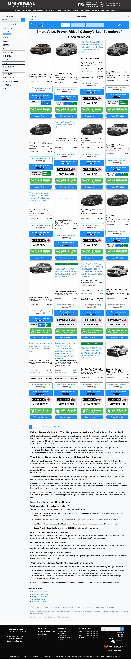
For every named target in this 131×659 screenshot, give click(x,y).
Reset (13, 24)
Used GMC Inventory (39, 596)
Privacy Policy (38, 657)
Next (60, 426)
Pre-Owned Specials (64, 637)
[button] (16, 10)
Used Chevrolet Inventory (41, 594)
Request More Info (40, 116)
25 (54, 426)
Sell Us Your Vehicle (39, 601)
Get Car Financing (38, 599)
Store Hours (84, 628)
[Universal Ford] (21, 4)
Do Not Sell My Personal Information (67, 657)
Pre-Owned (61, 633)
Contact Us (14, 657)
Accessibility (26, 657)
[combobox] (65, 25)
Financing (42, 634)
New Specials (62, 635)
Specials (60, 639)
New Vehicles (62, 631)
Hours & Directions (46, 631)
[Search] (23, 19)
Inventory (62, 628)
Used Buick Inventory (39, 592)
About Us (42, 628)
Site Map (48, 657)
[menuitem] (14, 32)
